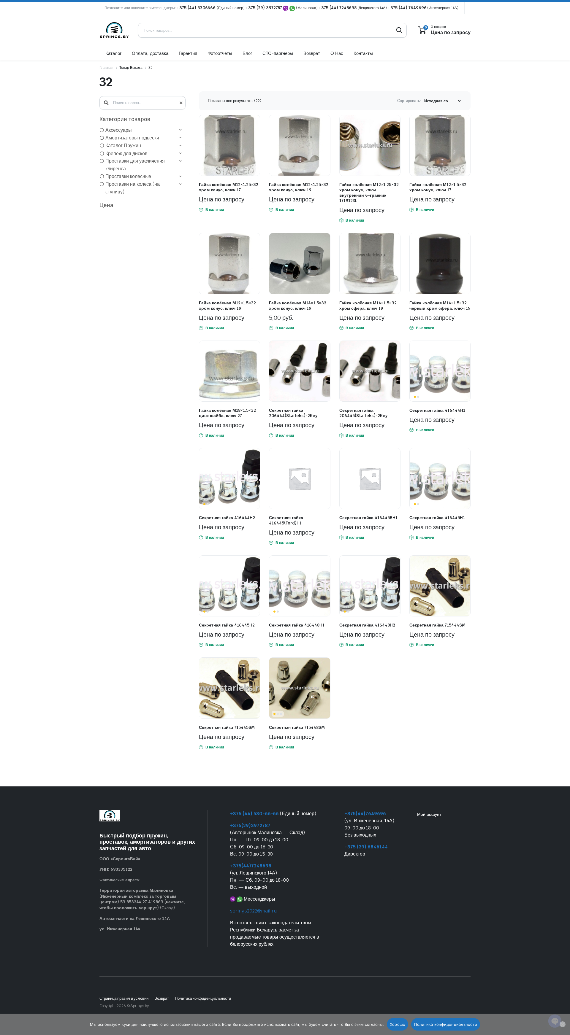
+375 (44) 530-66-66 (254, 813)
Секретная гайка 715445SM (227, 727)
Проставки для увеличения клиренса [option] (135, 165)
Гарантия (188, 53)
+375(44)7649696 (365, 813)
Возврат (311, 53)
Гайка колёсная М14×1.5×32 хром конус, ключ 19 (297, 305)
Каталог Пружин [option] (123, 145)
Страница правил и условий (123, 998)
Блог (247, 53)
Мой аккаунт (429, 814)
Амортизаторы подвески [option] (132, 138)
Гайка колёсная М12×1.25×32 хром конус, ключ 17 (228, 187)
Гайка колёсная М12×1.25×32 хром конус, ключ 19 (298, 187)
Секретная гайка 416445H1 (437, 517)
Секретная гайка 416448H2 (367, 625)
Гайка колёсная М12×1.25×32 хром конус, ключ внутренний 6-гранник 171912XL (369, 192)
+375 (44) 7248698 (338, 7)
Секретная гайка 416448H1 (296, 625)
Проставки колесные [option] (128, 176)
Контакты (363, 53)
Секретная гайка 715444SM (437, 625)
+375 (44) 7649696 (407, 7)
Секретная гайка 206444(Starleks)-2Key (293, 413)
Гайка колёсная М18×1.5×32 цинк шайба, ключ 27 (227, 413)
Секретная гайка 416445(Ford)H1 (286, 520)
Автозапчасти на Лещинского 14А (134, 918)
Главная (106, 67)
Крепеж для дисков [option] (126, 153)
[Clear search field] (180, 102)
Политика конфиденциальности (203, 998)
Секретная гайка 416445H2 (227, 625)
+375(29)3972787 (250, 825)
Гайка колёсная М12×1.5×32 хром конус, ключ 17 (437, 187)
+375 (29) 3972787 (264, 7)
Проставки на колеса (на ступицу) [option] (132, 188)
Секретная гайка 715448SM (297, 727)
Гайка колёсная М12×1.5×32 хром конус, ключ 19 (227, 305)
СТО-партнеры (277, 53)
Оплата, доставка (150, 53)
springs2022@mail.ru (253, 911)
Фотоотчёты (220, 53)
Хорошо (398, 1024)
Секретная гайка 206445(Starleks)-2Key (363, 413)
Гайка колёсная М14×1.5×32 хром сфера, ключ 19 (368, 305)
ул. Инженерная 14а (119, 928)
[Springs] (114, 30)
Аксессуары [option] (118, 130)
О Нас (336, 53)
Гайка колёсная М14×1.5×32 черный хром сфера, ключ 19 (440, 305)
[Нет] (563, 1024)
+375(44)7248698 (250, 866)
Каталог (113, 53)
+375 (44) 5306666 (197, 7)
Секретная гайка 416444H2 (227, 517)
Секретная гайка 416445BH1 (368, 517)
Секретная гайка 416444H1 (437, 410)
